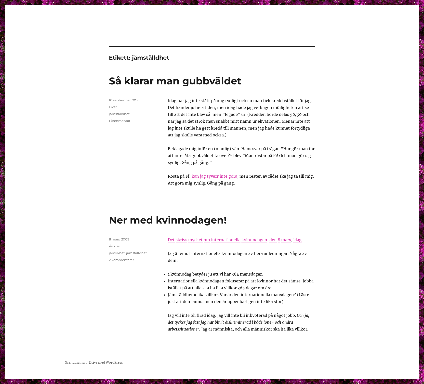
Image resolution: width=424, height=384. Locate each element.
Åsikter (114, 246)
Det (171, 239)
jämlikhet (117, 253)
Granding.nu (75, 362)
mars (286, 239)
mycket (195, 239)
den (273, 239)
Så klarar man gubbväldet (175, 81)
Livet (113, 107)
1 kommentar (119, 121)
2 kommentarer (121, 260)
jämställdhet (119, 114)
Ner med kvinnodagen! (168, 220)
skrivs (181, 239)
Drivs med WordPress (106, 362)
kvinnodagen (254, 239)
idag (297, 239)
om (207, 239)
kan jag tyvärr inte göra (214, 176)
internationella (225, 239)
